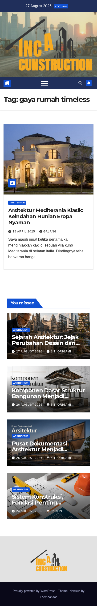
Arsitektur (17, 202)
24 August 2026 (29, 511)
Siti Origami (61, 351)
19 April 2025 (24, 231)
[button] (80, 83)
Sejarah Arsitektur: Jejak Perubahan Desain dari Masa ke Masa (45, 343)
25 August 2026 (29, 458)
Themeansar (48, 597)
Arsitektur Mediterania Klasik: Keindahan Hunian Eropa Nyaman (45, 216)
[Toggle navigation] (44, 83)
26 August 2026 (29, 404)
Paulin (56, 511)
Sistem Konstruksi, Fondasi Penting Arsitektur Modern (37, 502)
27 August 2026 (29, 351)
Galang (50, 231)
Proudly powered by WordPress (35, 591)
